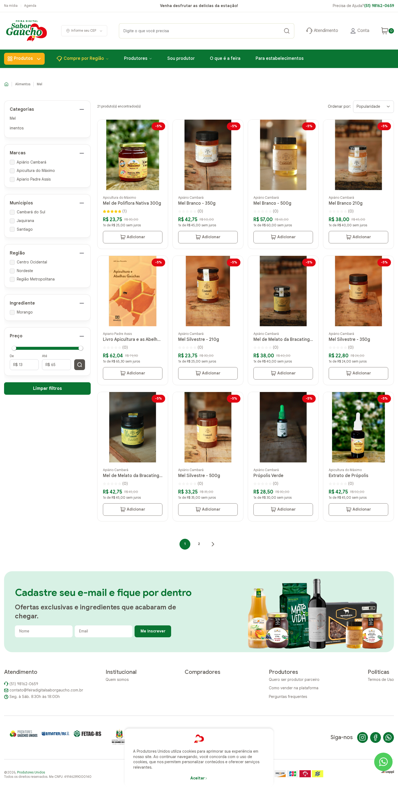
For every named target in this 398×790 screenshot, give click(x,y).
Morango (25, 312)
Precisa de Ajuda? (363, 5)
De (12, 356)
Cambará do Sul (31, 212)
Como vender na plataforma (293, 687)
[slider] (14, 348)
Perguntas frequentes (288, 696)
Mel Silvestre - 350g (349, 339)
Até (44, 356)
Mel (39, 84)
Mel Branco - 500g (272, 203)
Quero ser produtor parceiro (294, 679)
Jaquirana (25, 220)
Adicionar (136, 236)
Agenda (30, 6)
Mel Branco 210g (346, 203)
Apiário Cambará (31, 162)
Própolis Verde (268, 475)
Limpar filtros (47, 388)
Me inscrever (153, 631)
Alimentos (22, 84)
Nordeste (25, 270)
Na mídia (11, 6)
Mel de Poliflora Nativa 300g (132, 203)
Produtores (135, 58)
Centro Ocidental (32, 262)
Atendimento (326, 30)
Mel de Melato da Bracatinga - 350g (132, 475)
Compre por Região (84, 58)
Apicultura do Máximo (36, 170)
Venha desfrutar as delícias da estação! (199, 5)
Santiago (25, 229)
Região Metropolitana (36, 279)
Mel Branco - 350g (197, 203)
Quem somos (117, 679)
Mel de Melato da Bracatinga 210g (282, 339)
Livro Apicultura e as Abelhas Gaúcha (132, 339)
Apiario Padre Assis (34, 179)
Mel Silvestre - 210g (198, 339)
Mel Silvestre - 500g (199, 475)
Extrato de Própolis (348, 475)
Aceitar (197, 778)
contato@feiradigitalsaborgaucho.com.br (46, 690)
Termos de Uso (381, 679)
